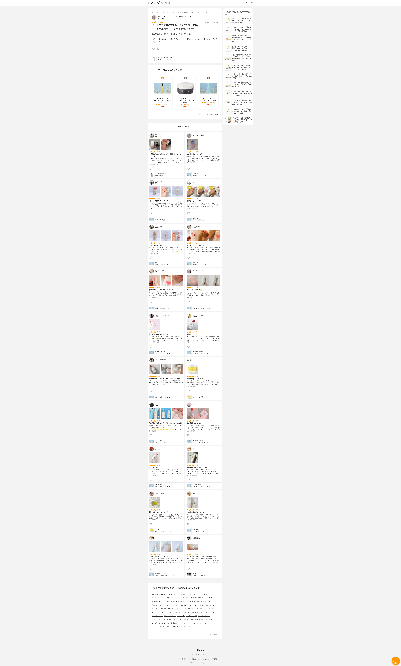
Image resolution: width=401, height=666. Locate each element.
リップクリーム (163, 605)
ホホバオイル (181, 616)
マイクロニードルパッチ (159, 612)
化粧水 (154, 594)
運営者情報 (185, 659)
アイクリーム (165, 601)
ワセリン (197, 619)
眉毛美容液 (173, 601)
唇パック (154, 605)
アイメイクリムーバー (159, 598)
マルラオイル (156, 619)
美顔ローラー (177, 623)
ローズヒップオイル (204, 616)
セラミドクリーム (157, 616)
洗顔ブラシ (187, 612)
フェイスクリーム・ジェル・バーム (172, 619)
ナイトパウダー (197, 594)
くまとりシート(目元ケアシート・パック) (192, 605)
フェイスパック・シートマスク (203, 608)
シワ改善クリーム (157, 623)
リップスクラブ (173, 605)
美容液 (163, 594)
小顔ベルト (168, 627)
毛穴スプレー (210, 598)
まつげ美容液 (156, 601)
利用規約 (193, 659)
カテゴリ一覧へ (213, 634)
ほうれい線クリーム (207, 619)
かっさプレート (185, 627)
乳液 (158, 594)
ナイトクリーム (188, 619)
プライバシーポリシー (204, 659)
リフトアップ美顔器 (158, 627)
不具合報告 (215, 659)
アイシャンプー (190, 601)
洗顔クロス (171, 612)
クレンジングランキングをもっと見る (206, 114)
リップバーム (207, 601)
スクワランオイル (191, 616)
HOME (200, 649)
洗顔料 (205, 594)
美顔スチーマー (187, 623)
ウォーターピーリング (199, 623)
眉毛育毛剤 (181, 601)
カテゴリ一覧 (195, 654)
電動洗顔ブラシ (200, 612)
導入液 (168, 594)
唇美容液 (199, 601)
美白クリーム (210, 612)
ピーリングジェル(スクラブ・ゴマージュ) (192, 598)
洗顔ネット (179, 612)
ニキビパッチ (189, 608)
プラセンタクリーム (170, 616)
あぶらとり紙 (210, 605)
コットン (154, 608)
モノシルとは (205, 654)
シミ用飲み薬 (162, 608)
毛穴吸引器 (176, 627)
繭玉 (192, 612)
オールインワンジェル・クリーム (181, 594)
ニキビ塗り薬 (168, 623)
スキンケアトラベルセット (176, 608)
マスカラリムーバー (173, 598)
